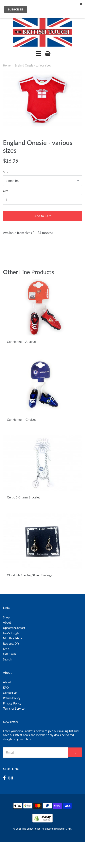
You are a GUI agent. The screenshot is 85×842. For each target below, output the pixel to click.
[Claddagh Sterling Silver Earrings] (42, 541)
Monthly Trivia (12, 638)
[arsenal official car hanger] (42, 307)
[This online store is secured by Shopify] (42, 821)
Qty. (5, 190)
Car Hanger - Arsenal (21, 341)
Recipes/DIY (11, 643)
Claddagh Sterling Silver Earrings (29, 575)
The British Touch (31, 828)
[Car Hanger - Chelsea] (42, 385)
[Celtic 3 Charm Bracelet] (42, 463)
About (7, 622)
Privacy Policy (12, 703)
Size (5, 172)
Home (6, 65)
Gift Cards (9, 654)
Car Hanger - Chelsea (21, 419)
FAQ (6, 648)
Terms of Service (14, 708)
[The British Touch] (42, 32)
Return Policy (11, 698)
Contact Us (10, 692)
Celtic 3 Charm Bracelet (23, 497)
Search (7, 659)
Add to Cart (42, 216)
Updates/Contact (14, 627)
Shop (6, 617)
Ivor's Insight (11, 633)
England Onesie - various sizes (32, 65)
